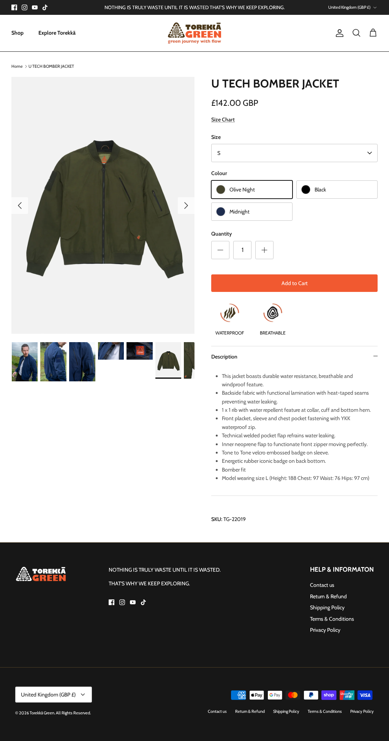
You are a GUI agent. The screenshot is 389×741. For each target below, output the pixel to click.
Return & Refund (328, 596)
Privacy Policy (325, 629)
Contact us (322, 585)
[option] (102, 205)
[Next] (186, 205)
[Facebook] (14, 7)
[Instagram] (24, 7)
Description (224, 356)
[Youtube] (35, 7)
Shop (17, 32)
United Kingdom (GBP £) (349, 7)
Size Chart (223, 119)
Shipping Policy (327, 607)
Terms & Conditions (332, 618)
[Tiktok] (45, 7)
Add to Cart (294, 283)
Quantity (221, 233)
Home (17, 66)
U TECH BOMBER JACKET (51, 66)
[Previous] (19, 205)
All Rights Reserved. (73, 713)
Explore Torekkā (57, 32)
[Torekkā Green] (194, 33)
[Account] (338, 33)
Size (216, 137)
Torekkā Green (42, 713)
